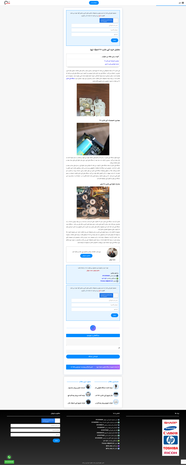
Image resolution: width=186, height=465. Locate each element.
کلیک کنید (104, 278)
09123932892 (98, 438)
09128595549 (100, 427)
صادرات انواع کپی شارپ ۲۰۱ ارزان (112, 64)
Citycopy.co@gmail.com (106, 281)
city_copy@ (109, 446)
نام (119, 348)
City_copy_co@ (110, 448)
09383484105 (100, 433)
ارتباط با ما (93, 3)
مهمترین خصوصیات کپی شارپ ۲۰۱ (111, 61)
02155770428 (104, 430)
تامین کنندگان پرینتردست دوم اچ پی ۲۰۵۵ (82, 367)
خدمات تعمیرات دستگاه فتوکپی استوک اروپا (107, 367)
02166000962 (95, 422)
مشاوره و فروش (86, 256)
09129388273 (100, 425)
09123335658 (106, 276)
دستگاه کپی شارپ (70, 78)
